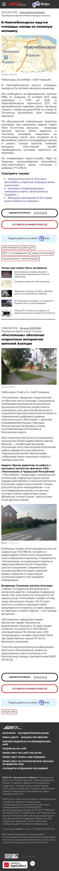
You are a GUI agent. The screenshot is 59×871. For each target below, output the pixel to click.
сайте (24, 653)
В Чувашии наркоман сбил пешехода (32, 281)
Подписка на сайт (14, 748)
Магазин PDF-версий (34, 737)
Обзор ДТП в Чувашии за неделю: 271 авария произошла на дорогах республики (34, 311)
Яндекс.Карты (9, 74)
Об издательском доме (33, 733)
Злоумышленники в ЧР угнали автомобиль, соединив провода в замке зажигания (29, 182)
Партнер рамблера (28, 856)
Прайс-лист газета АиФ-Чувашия (23, 757)
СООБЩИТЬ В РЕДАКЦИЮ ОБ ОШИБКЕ (25, 768)
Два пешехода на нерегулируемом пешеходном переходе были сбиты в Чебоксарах (31, 274)
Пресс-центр (10, 737)
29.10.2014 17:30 (9, 12)
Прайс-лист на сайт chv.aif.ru (22, 752)
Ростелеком (8, 386)
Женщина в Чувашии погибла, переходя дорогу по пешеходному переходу (33, 292)
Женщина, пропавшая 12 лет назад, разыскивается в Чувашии (28, 199)
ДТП (47, 103)
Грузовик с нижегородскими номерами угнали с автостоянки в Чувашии (26, 191)
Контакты (8, 733)
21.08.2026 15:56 (9, 328)
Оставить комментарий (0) (29, 224)
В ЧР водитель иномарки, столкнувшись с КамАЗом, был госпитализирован (34, 302)
